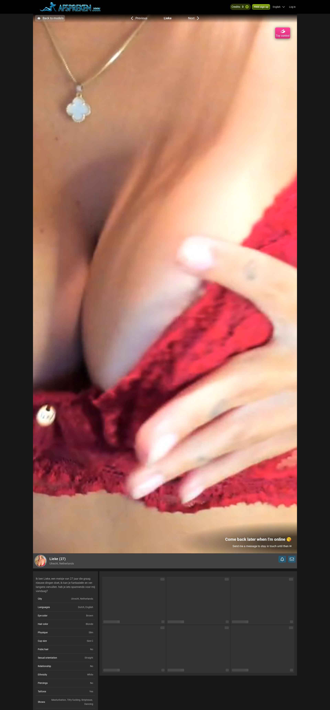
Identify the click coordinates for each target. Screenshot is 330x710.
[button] (278, 7)
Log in (292, 7)
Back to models (53, 18)
